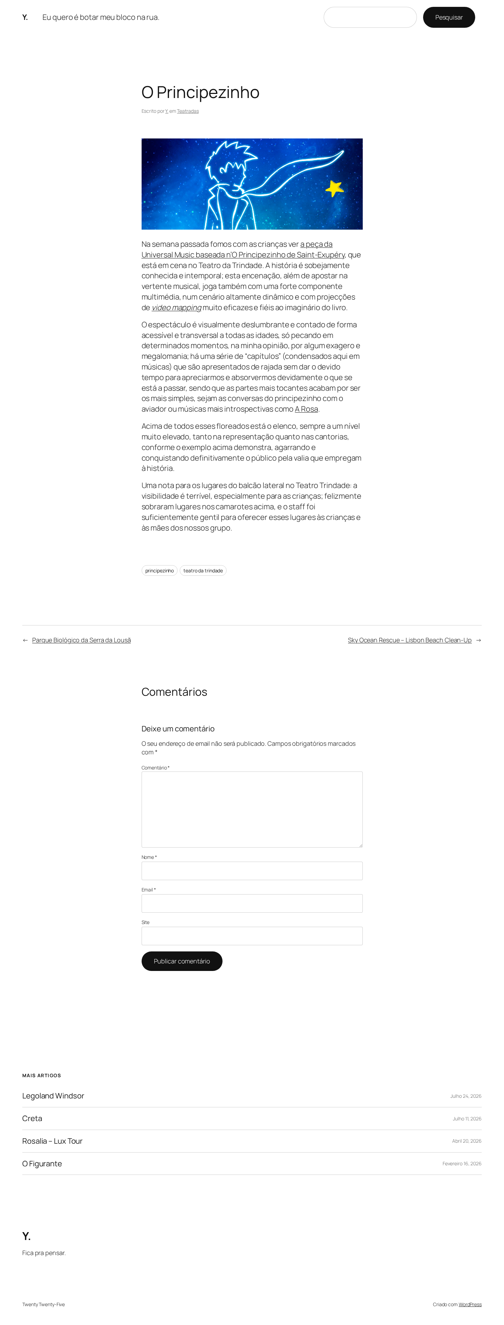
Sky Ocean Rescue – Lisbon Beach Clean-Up (410, 640)
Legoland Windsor (53, 1096)
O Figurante (42, 1163)
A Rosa (306, 409)
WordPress (470, 1304)
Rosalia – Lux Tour (52, 1141)
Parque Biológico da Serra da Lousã (81, 640)
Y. (25, 17)
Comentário (156, 767)
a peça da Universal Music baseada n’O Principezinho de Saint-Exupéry (243, 249)
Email (149, 889)
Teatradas (188, 111)
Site (146, 922)
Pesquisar (449, 17)
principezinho (159, 570)
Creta (32, 1118)
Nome (149, 857)
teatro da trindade (203, 570)
